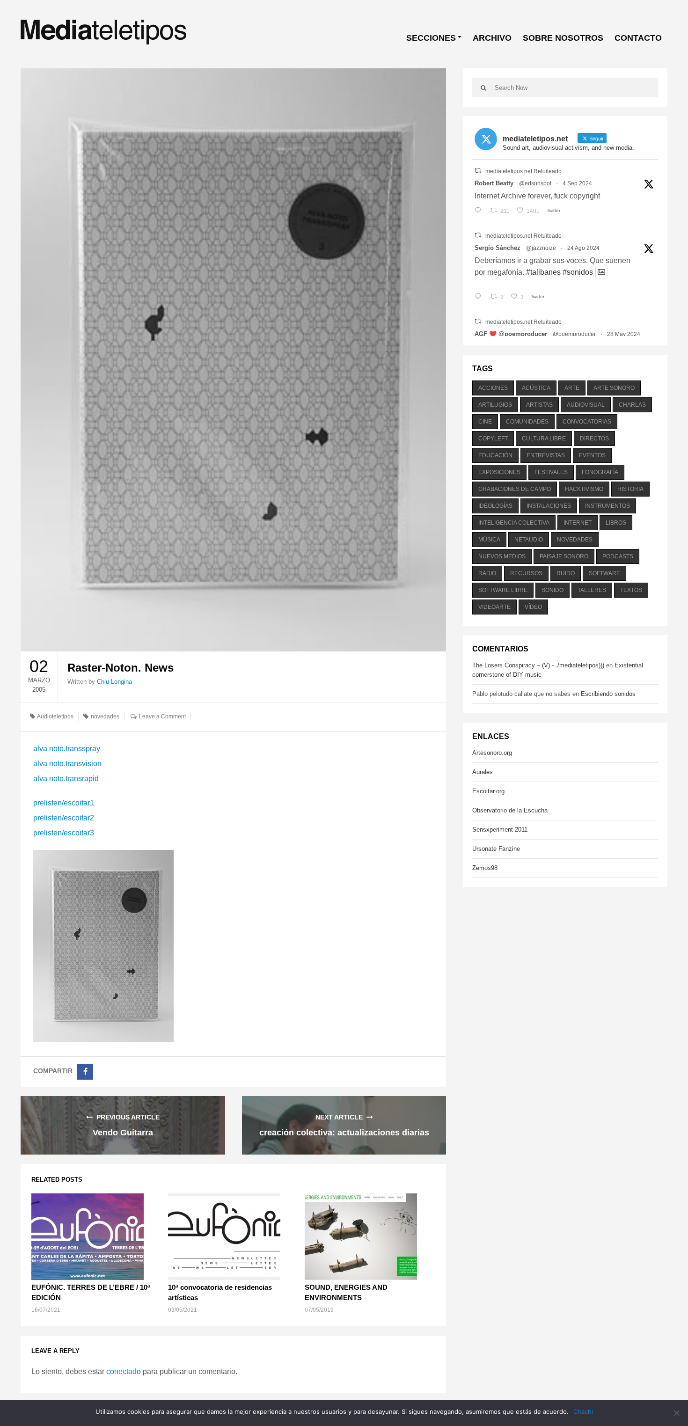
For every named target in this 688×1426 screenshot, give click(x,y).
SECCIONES (431, 38)
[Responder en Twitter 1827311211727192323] (480, 297)
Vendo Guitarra (123, 1132)
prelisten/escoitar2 (63, 818)
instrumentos (607, 506)
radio (487, 573)
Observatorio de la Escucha (510, 810)
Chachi (583, 1411)
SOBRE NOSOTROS (563, 38)
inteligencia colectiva (513, 522)
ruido (565, 573)
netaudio (528, 539)
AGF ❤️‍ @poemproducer (511, 333)
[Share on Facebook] (85, 1072)
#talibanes (543, 272)
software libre (502, 590)
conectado (123, 1371)
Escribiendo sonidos (608, 693)
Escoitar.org (488, 791)
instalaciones (549, 506)
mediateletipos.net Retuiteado (523, 171)
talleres (592, 590)
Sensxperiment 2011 (499, 829)
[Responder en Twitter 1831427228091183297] (480, 211)
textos (631, 590)
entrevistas (546, 455)
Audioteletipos (55, 716)
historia (630, 489)
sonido (553, 590)
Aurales (482, 771)
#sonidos (578, 272)
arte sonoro (614, 388)
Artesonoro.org (492, 752)
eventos (592, 455)
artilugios (495, 405)
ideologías (495, 506)
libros (616, 522)
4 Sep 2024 (577, 183)
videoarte (494, 607)
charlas (632, 405)
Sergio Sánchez (497, 247)
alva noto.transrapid (66, 778)
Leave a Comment (162, 716)
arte (571, 388)
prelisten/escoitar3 (63, 833)
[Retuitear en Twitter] (478, 170)
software (604, 573)
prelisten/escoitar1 (63, 803)
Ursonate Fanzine (496, 848)
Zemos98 (485, 867)
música (489, 539)
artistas (539, 405)
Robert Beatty (494, 183)
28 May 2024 (623, 334)
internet (578, 522)
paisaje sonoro (564, 556)
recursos (526, 573)
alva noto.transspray (66, 749)
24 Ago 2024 (583, 248)
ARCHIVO (492, 38)
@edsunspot (535, 183)
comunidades (527, 421)
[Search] (483, 87)
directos (594, 438)
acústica (536, 388)
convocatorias (587, 421)
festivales (551, 472)
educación (495, 455)
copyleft (493, 438)
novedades (105, 716)
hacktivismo (584, 489)
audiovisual (586, 405)
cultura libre (544, 438)
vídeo (533, 607)
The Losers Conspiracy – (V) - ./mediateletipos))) (538, 665)
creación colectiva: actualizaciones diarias (344, 1132)
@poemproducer (574, 334)
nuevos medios (502, 556)
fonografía (600, 472)
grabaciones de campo (514, 489)
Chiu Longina (114, 681)
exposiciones (499, 472)
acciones (493, 388)
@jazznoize (541, 248)
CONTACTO (638, 38)
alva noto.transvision (67, 764)
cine (485, 421)
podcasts (617, 556)
